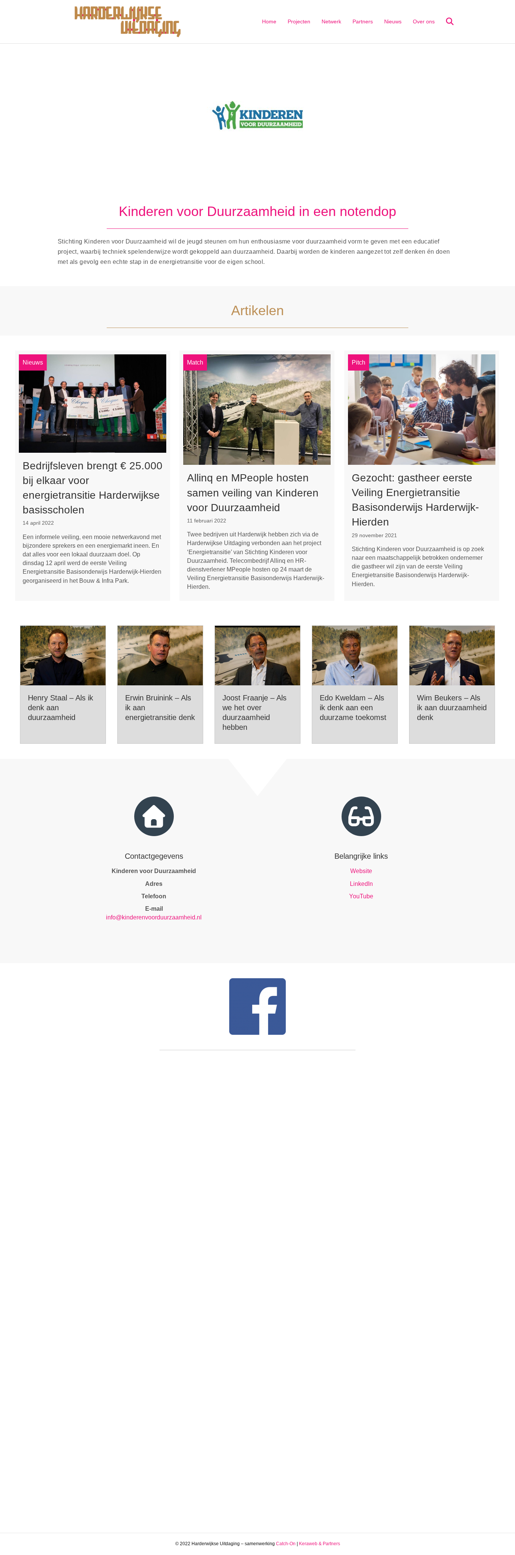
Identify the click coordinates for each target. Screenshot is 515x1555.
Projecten (299, 21)
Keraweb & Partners (319, 1543)
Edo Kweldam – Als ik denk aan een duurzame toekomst (353, 708)
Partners (363, 21)
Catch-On (286, 1543)
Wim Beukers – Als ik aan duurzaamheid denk (452, 708)
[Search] (445, 21)
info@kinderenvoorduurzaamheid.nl (154, 917)
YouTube (361, 896)
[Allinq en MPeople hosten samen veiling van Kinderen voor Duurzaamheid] (256, 476)
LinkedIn (361, 884)
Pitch (358, 362)
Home (269, 21)
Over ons (424, 21)
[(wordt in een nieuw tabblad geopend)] (257, 115)
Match (195, 362)
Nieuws (393, 21)
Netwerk (331, 21)
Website (361, 871)
